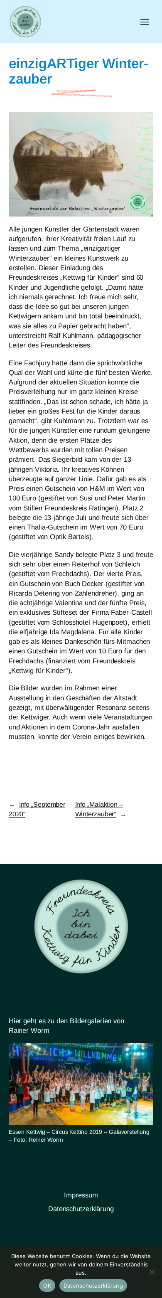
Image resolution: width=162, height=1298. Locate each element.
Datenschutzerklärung (81, 1209)
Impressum (81, 1195)
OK (47, 1285)
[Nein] (151, 1272)
